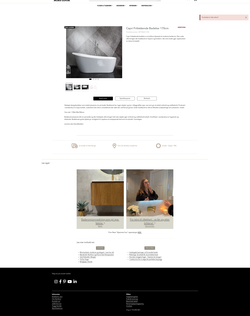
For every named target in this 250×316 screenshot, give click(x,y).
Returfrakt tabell (132, 301)
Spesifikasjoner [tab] (125, 98)
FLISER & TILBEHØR (104, 6)
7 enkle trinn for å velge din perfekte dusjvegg (145, 259)
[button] (90, 79)
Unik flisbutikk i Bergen (88, 257)
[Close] (246, 17)
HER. (140, 232)
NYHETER (100, 248)
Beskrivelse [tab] (103, 98)
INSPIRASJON (146, 6)
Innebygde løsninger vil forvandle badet (143, 252)
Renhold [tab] (147, 98)
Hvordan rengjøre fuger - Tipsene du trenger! (145, 257)
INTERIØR (132, 6)
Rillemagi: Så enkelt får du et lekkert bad (143, 255)
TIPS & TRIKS (150, 248)
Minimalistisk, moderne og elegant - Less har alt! (97, 252)
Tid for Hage (84, 259)
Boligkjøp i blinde (86, 262)
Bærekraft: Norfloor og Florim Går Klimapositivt (97, 255)
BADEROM (120, 6)
